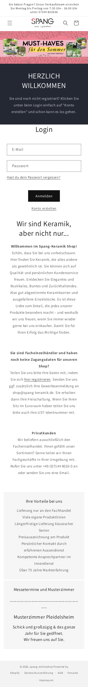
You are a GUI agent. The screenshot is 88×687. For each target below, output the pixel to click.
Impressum (46, 680)
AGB (60, 673)
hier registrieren (37, 379)
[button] (9, 23)
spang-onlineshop (41, 666)
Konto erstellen (44, 208)
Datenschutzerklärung (38, 673)
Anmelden (44, 196)
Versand (72, 673)
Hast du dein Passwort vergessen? (33, 177)
